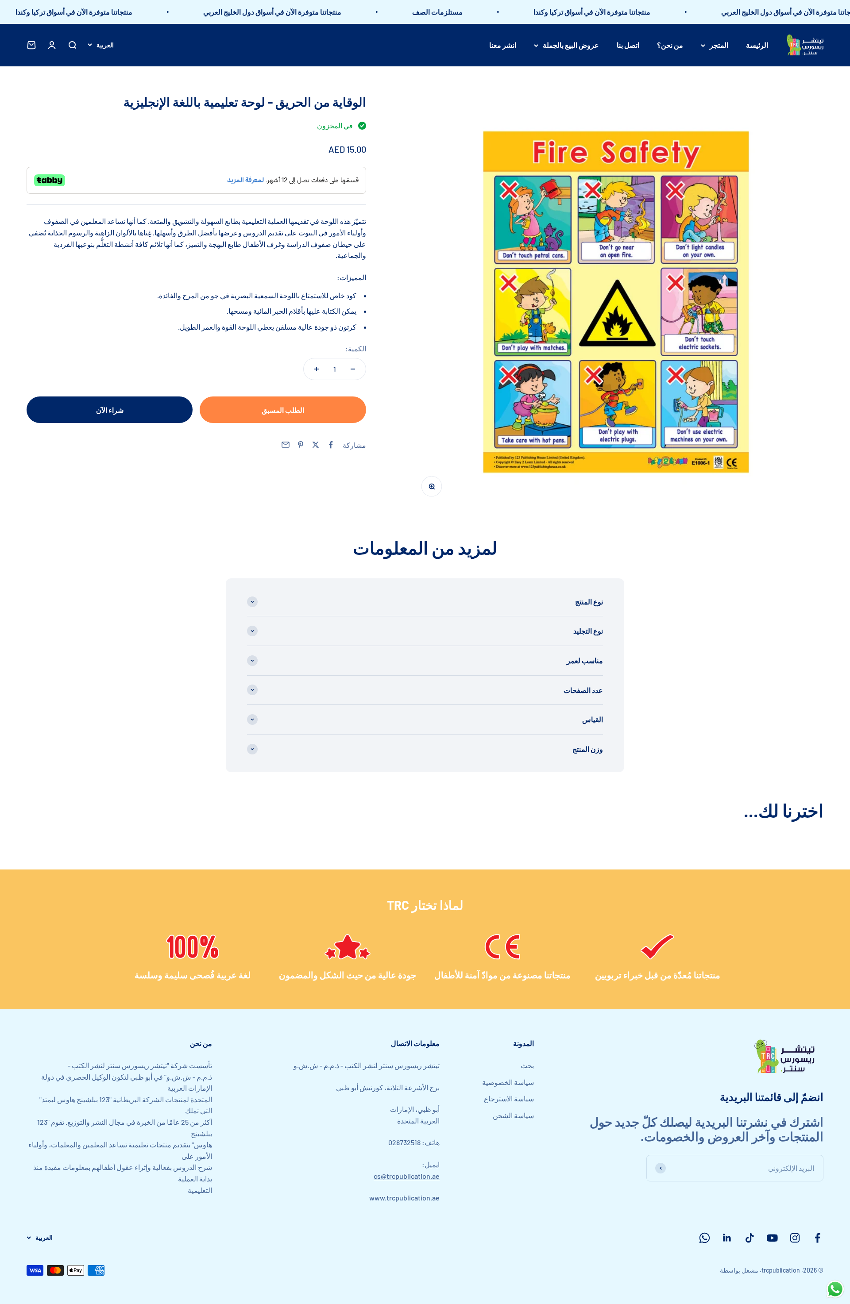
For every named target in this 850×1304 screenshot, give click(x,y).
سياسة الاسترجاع (509, 1098)
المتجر (719, 45)
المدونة (523, 1043)
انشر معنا (502, 45)
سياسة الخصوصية (508, 1082)
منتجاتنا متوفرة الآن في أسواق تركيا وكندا (618, 12)
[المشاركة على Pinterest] (300, 444)
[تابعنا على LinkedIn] (727, 1238)
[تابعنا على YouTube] (772, 1238)
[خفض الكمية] (353, 369)
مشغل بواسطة (739, 1270)
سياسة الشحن (513, 1115)
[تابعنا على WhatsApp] (705, 1238)
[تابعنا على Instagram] (795, 1238)
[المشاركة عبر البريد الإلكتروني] (285, 444)
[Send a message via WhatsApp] (835, 1289)
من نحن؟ (670, 45)
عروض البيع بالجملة (571, 45)
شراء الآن (110, 410)
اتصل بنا (628, 45)
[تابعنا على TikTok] (750, 1238)
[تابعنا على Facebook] (817, 1238)
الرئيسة (757, 45)
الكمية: (355, 348)
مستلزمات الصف (464, 12)
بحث (527, 1065)
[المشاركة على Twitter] (315, 444)
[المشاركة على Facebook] (330, 444)
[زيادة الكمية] (316, 369)
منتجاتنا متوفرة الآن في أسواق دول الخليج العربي (299, 12)
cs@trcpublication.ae (407, 1176)
